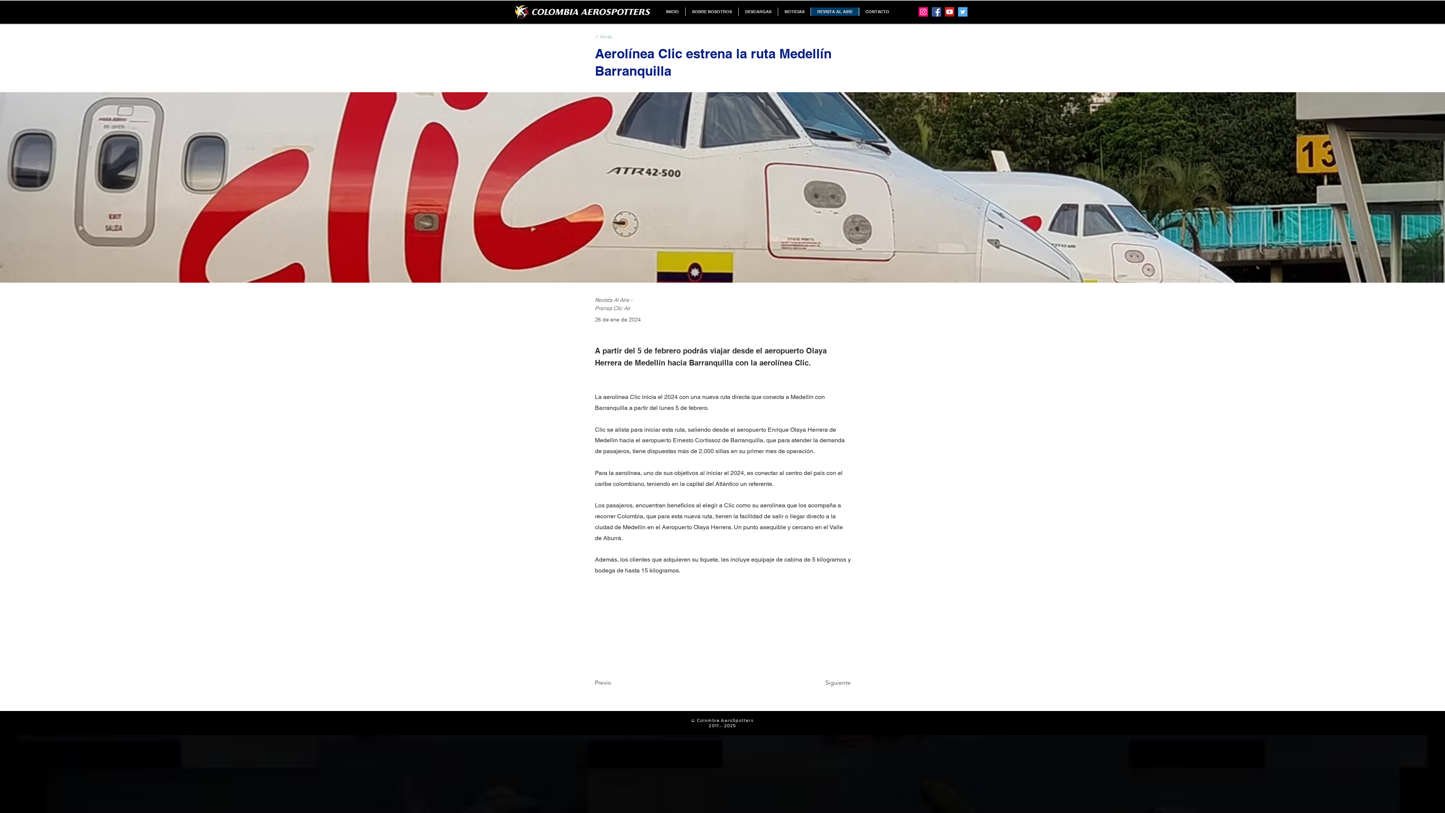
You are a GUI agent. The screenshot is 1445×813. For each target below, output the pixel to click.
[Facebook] (936, 12)
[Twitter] (962, 12)
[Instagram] (923, 12)
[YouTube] (949, 12)
